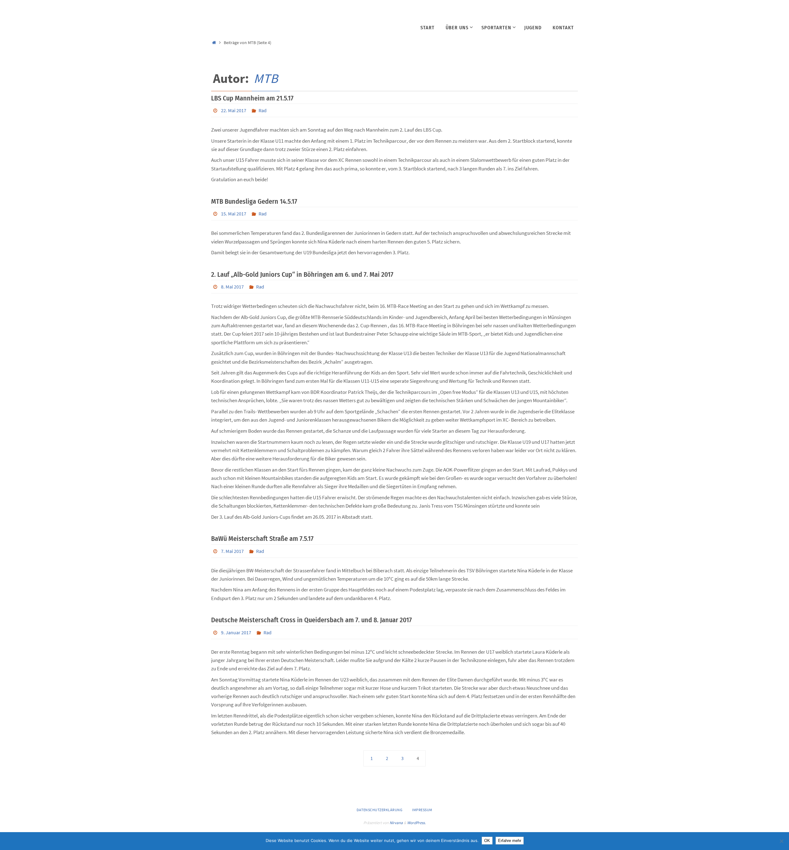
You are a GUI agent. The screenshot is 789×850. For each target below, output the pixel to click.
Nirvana (396, 822)
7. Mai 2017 (232, 551)
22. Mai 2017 (233, 110)
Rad (263, 110)
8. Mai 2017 (232, 287)
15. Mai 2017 (233, 213)
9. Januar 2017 (236, 632)
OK (487, 840)
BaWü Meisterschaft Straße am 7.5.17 (262, 538)
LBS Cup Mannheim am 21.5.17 (252, 98)
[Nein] (781, 841)
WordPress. (416, 822)
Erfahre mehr (509, 840)
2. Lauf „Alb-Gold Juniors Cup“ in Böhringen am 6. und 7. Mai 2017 (302, 274)
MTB (266, 78)
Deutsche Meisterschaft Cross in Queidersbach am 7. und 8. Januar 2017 (311, 620)
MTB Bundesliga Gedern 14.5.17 (254, 201)
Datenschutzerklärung (379, 809)
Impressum (422, 809)
